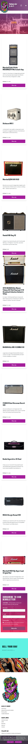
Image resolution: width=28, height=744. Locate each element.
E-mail (4, 614)
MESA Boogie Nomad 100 (12, 515)
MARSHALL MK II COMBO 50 (13, 347)
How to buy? (3, 708)
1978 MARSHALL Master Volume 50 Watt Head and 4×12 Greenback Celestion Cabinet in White (13, 291)
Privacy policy (6, 620)
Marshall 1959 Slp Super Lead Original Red (13, 572)
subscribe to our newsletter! (12, 598)
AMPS (2, 721)
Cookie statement (5, 713)
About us (3, 725)
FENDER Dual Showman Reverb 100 (14, 404)
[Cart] (21, 5)
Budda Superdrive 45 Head (12, 459)
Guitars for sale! (4, 720)
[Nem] (26, 739)
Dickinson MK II (8, 123)
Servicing (3, 723)
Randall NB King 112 (9, 235)
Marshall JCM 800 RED (11, 179)
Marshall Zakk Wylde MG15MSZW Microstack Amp (13, 68)
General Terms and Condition (7, 710)
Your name (5, 608)
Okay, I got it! (10, 742)
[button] (26, 5)
